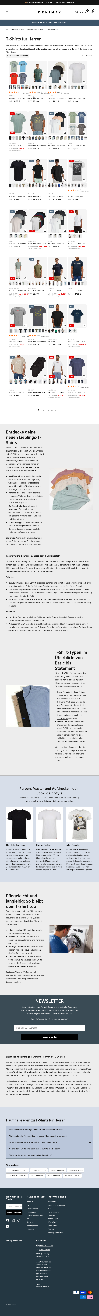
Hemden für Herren (39, 1170)
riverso (70, 96)
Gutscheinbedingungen (35, 1217)
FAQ (28, 1205)
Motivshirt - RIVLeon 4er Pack (77, 146)
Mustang (31, 143)
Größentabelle (32, 1208)
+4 (85, 185)
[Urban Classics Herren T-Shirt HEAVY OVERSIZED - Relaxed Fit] (57, 171)
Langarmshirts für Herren (17, 1175)
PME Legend (32, 96)
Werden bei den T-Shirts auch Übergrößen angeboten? (33, 1142)
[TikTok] (20, 1220)
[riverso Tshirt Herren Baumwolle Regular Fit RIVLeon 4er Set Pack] (77, 123)
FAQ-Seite (76, 1088)
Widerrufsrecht (54, 1212)
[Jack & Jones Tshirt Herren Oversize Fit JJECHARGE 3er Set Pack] (57, 73)
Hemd (22, 596)
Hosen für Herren (54, 1175)
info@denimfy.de (46, 1245)
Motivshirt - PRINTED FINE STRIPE (77, 342)
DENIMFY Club (53, 1222)
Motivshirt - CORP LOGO (17, 342)
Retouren (30, 1222)
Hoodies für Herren (76, 1170)
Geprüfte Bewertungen (53, 1217)
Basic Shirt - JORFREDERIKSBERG (77, 392)
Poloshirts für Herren (72, 1175)
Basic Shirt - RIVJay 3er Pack (57, 244)
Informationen (56, 1197)
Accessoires (62, 718)
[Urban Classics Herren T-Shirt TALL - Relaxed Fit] (57, 316)
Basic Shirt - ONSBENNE (17, 196)
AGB (49, 1208)
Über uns (30, 1229)
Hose (69, 738)
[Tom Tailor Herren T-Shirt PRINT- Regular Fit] (57, 269)
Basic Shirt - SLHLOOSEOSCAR (18, 291)
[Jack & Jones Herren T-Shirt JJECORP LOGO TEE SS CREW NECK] (18, 316)
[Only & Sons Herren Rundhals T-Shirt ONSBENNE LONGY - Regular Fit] (18, 171)
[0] (91, 12)
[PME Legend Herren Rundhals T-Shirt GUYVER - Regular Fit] (38, 73)
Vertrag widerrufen (55, 1232)
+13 (26, 138)
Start (7, 29)
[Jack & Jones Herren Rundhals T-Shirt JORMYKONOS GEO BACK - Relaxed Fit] (77, 221)
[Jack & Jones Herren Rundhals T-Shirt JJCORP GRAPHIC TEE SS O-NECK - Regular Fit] (57, 367)
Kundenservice (35, 1197)
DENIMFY (11, 96)
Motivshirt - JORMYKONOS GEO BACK (77, 244)
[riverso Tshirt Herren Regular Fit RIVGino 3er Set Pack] (57, 123)
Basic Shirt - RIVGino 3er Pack (57, 146)
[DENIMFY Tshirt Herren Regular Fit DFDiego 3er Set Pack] (18, 221)
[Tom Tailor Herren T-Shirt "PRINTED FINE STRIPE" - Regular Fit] (77, 316)
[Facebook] (8, 1220)
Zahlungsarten (32, 1225)
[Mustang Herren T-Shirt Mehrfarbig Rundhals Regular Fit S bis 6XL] (38, 316)
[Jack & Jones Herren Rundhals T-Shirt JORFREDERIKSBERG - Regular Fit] (77, 367)
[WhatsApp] (8, 1226)
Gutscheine (31, 1212)
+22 (65, 331)
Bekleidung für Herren (18, 29)
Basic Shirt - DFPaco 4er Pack (38, 392)
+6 (27, 185)
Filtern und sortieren (19, 56)
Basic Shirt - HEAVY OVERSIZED (57, 196)
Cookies (51, 1229)
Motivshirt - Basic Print (17, 392)
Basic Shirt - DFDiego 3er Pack (18, 244)
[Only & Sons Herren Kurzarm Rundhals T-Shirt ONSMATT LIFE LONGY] (18, 123)
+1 (85, 87)
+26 (65, 185)
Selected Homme (14, 288)
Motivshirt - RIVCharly (75, 196)
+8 (46, 331)
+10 (46, 87)
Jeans (74, 602)
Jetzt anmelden (49, 1037)
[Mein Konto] (81, 12)
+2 (85, 381)
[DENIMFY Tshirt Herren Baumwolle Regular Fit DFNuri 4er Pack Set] (18, 73)
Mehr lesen (11, 52)
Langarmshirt (63, 750)
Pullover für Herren (57, 1170)
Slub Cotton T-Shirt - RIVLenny (77, 98)
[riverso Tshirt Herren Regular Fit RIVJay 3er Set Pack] (57, 221)
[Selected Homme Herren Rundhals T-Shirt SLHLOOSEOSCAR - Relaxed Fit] (18, 269)
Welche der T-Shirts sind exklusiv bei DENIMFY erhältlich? (34, 1148)
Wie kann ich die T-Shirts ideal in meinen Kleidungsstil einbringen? (38, 1136)
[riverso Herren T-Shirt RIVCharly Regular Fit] (77, 171)
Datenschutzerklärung (56, 1205)
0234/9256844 (44, 1249)
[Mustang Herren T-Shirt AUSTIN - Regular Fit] (77, 269)
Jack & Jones (52, 96)
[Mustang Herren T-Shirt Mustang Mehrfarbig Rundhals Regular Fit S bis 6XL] (18, 367)
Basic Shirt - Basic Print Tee (38, 342)
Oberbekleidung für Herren (35, 29)
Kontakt (30, 1201)
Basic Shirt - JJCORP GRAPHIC (57, 392)
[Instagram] (14, 1220)
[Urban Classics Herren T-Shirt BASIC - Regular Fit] (38, 171)
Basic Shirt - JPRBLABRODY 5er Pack (38, 244)
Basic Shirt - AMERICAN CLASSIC (38, 291)
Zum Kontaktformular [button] (43, 1285)
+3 (27, 283)
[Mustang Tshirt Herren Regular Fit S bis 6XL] (38, 123)
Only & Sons (12, 143)
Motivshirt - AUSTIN (75, 291)
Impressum (52, 1201)
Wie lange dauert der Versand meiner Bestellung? (30, 1155)
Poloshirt (42, 627)
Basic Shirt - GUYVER (35, 98)
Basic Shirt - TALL (54, 342)
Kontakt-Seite (85, 1091)
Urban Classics (32, 194)
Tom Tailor (51, 288)
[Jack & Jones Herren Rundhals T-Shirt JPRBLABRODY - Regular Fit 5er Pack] (38, 221)
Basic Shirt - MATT (15, 146)
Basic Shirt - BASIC (34, 196)
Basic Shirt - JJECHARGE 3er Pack (57, 98)
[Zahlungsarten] (79, 1295)
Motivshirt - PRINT (54, 291)
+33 (46, 283)
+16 (46, 185)
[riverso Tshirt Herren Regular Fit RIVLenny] (77, 73)
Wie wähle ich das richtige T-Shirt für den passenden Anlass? (36, 1129)
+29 (85, 138)
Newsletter (52, 1225)
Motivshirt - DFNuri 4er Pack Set (18, 98)
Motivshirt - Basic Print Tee (38, 146)
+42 (46, 138)
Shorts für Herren (37, 1175)
